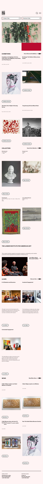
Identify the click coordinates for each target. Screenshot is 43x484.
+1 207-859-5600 (5, 477)
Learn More (5, 325)
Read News (5, 417)
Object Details (6, 193)
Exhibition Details (6, 101)
